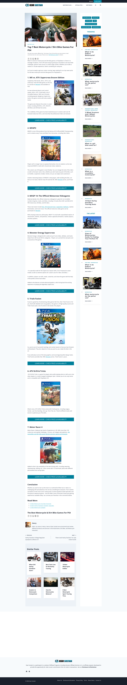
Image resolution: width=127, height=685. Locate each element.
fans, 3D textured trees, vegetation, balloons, (55, 207)
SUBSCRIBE (98, 1)
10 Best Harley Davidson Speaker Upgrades (42, 505)
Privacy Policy (79, 680)
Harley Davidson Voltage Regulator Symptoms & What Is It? (35, 537)
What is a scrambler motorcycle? (90, 173)
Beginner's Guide (89, 108)
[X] (31, 59)
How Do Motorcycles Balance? (50, 592)
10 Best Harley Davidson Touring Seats (91, 202)
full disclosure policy (53, 54)
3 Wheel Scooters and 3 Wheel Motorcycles (92, 114)
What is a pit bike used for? (91, 144)
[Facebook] (90, 1)
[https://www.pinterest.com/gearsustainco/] (92, 1)
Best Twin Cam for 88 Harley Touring (51, 566)
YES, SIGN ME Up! (72, 637)
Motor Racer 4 (36, 427)
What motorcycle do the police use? (92, 83)
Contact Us (98, 680)
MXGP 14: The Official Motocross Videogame (50, 196)
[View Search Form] (100, 5)
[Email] (38, 59)
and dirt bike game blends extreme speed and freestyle (50, 434)
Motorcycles (31, 44)
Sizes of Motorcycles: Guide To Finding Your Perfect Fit (92, 236)
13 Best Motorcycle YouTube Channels (40, 504)
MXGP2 (33, 128)
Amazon (37, 84)
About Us (59, 680)
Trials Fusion (35, 298)
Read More (88, 58)
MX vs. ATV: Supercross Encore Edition (47, 77)
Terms (85, 680)
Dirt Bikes (89, 5)
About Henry (91, 680)
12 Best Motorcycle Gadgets (37, 507)
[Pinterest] (35, 59)
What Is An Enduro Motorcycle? (90, 53)
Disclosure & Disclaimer (69, 680)
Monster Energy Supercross (42, 232)
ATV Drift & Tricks (38, 371)
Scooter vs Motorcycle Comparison (33, 592)
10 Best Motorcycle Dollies (66, 566)
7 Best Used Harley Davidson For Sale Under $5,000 (65, 537)
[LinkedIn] (33, 59)
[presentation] (92, 41)
